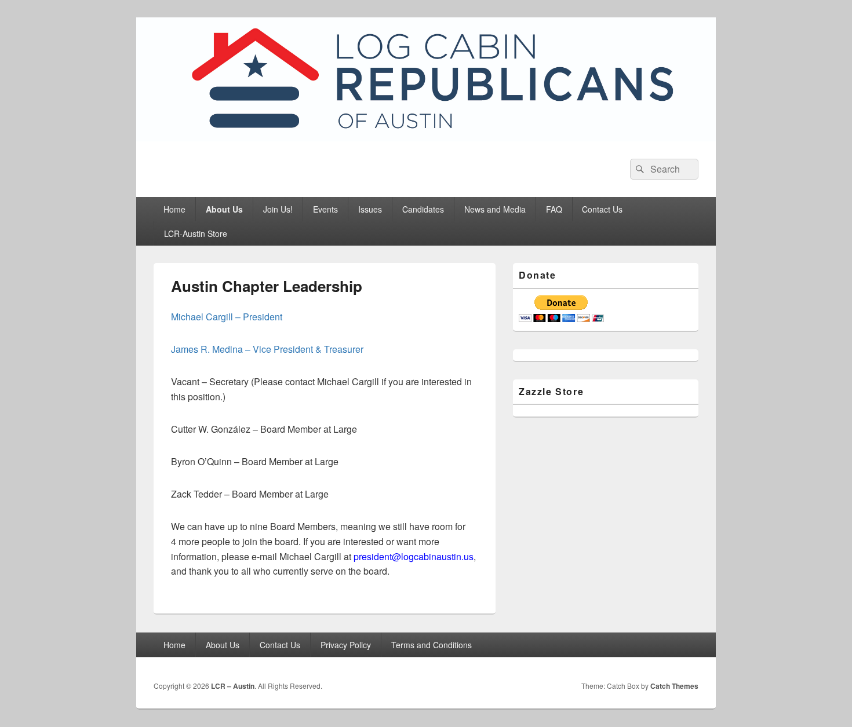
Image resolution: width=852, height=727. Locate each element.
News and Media (495, 209)
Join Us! (278, 209)
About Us (224, 209)
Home (174, 209)
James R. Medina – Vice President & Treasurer (267, 349)
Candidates (423, 209)
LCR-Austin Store (195, 233)
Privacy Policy (346, 645)
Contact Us (602, 209)
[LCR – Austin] (426, 137)
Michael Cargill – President (226, 316)
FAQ (554, 209)
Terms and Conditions (431, 645)
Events (325, 209)
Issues (370, 209)
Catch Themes (674, 686)
